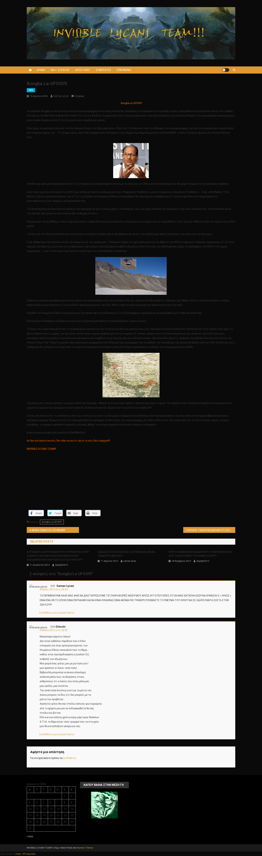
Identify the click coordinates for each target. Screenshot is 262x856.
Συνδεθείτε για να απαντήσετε (56, 612)
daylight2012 (61, 565)
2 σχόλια (79, 96)
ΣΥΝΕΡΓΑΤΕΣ (103, 70)
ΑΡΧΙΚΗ (41, 70)
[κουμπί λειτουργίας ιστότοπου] (225, 70)
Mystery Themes (85, 848)
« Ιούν (30, 836)
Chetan (18, 854)
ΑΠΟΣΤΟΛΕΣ (82, 70)
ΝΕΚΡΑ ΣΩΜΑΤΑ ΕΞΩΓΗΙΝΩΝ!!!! (48, 530)
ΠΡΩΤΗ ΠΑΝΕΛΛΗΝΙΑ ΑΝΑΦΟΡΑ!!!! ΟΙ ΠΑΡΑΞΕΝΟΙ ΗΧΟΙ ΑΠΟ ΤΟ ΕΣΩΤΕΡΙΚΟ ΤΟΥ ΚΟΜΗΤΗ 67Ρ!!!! (200, 554)
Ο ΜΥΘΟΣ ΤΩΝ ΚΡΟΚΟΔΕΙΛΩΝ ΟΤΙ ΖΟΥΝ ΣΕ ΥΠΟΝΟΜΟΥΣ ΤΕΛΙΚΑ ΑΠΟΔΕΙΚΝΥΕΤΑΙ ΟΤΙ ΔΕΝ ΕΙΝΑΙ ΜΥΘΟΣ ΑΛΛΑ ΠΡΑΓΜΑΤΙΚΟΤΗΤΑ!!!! (210, 530)
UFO (31, 90)
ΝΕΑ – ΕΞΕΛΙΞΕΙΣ (60, 70)
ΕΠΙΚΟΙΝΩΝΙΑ (124, 70)
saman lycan (61, 96)
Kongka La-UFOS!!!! (52, 522)
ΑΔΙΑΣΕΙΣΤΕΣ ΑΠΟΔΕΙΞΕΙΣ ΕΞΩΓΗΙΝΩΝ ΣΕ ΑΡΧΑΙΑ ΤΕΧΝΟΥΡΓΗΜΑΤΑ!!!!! (126, 554)
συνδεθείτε (69, 758)
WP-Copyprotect (29, 854)
